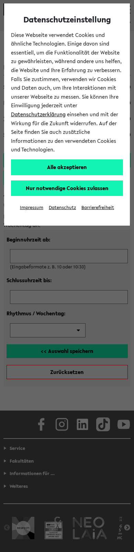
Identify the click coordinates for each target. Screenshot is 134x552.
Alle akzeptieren (67, 167)
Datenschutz (62, 207)
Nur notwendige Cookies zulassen (67, 188)
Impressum (31, 207)
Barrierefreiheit (97, 207)
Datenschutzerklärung (38, 114)
